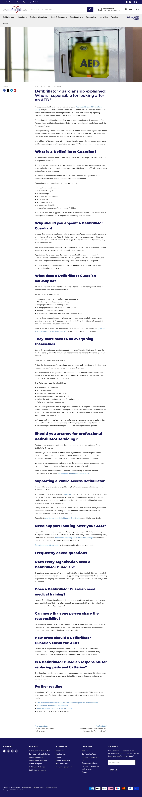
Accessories (91, 17)
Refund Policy (26, 788)
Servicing (104, 17)
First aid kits (59, 751)
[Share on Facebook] (4, 90)
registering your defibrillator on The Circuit (62, 518)
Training (114, 17)
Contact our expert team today (47, 545)
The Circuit (67, 494)
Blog (29, 2)
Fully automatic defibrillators (39, 751)
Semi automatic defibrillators (39, 754)
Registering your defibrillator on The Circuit (54, 708)
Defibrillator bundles (36, 757)
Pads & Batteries (58, 17)
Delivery (5, 788)
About (5, 2)
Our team (12, 2)
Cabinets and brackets (37, 770)
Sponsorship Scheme (90, 763)
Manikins (58, 757)
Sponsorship (21, 2)
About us (85, 751)
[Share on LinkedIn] (11, 90)
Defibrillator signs (61, 764)
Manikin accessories (62, 760)
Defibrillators (8, 17)
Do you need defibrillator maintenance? (74, 473)
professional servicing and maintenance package (74, 537)
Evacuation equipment (63, 767)
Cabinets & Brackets (38, 17)
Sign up (113, 769)
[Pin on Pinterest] (15, 90)
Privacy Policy (15, 788)
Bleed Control (76, 17)
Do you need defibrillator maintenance (52, 705)
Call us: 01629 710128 (133, 18)
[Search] (90, 9)
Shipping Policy (38, 788)
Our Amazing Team (89, 754)
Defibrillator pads (35, 764)
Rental (5, 23)
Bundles (22, 17)
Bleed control (60, 754)
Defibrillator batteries (37, 767)
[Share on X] (8, 90)
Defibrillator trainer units (38, 760)
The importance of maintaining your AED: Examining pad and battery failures (67, 703)
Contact (35, 2)
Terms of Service (51, 788)
